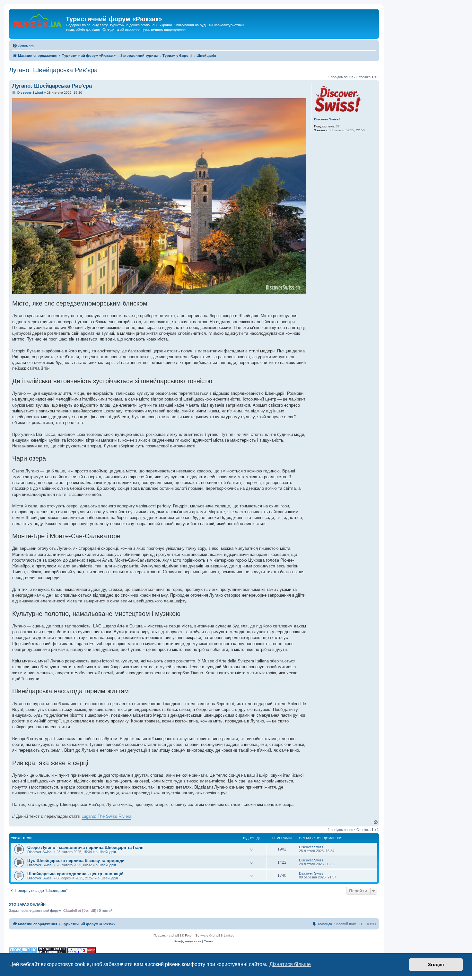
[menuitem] (23, 46)
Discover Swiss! (327, 119)
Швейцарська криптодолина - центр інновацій (75, 873)
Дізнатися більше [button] (290, 964)
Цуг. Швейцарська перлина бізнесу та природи (76, 860)
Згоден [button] (436, 964)
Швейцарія (107, 852)
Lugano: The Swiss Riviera (106, 816)
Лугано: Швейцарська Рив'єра (53, 69)
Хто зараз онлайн (27, 904)
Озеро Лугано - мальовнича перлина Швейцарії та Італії (85, 847)
